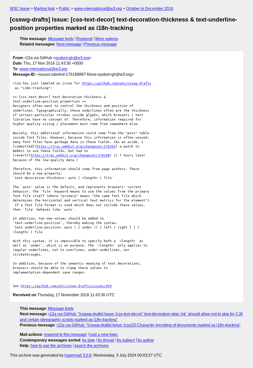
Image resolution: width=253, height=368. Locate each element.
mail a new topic (103, 334)
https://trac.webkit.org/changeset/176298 (70, 155)
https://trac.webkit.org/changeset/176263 (76, 146)
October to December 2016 (149, 8)
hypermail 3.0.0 (77, 355)
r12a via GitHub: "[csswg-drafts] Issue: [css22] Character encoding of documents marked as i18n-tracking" (149, 325)
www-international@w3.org (98, 8)
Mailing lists (44, 8)
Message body (61, 39)
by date (88, 340)
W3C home (20, 8)
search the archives (91, 345)
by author (146, 340)
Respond (84, 39)
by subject (126, 340)
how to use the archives (51, 345)
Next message (69, 44)
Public (64, 8)
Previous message (100, 44)
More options (106, 39)
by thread (106, 340)
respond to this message (65, 334)
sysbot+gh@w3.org (72, 58)
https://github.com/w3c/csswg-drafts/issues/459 (66, 286)
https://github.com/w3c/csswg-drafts (116, 83)
